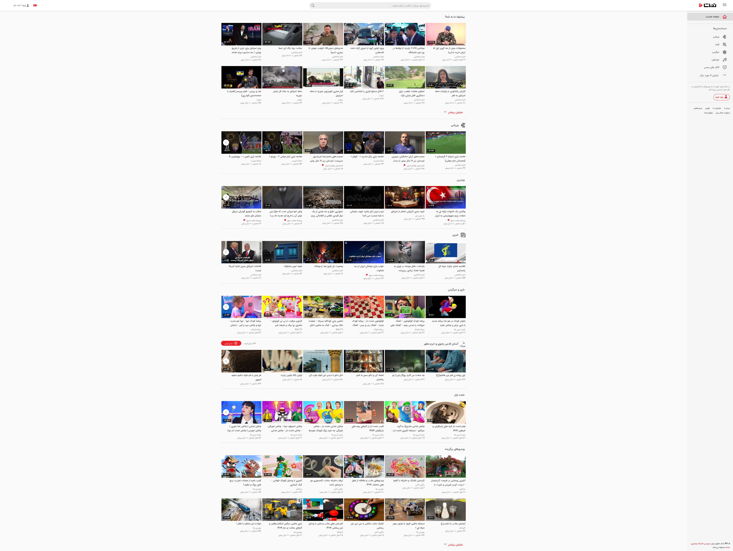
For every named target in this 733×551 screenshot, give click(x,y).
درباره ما (727, 108)
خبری (455, 235)
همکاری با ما (717, 108)
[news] (463, 235)
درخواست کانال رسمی (723, 113)
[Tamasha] (707, 5)
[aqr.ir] (463, 344)
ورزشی (455, 125)
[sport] (463, 125)
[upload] (35, 5)
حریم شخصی (698, 108)
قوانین (707, 108)
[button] (226, 142)
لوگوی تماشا (708, 113)
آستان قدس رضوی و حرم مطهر (441, 344)
